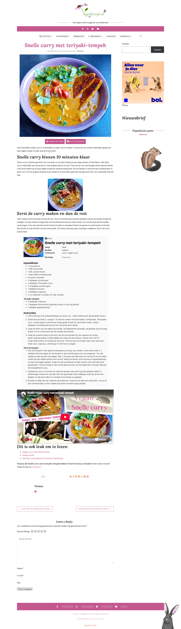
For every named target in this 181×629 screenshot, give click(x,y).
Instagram (87, 28)
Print (49, 238)
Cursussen (94, 36)
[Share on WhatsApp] (82, 476)
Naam (20, 568)
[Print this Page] (88, 476)
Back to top (90, 625)
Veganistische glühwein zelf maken (93, 509)
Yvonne (80, 51)
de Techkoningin (97, 619)
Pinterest (92, 28)
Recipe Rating (23, 531)
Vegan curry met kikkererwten (36, 452)
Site (18, 582)
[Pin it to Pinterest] (76, 476)
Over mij (125, 36)
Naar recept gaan (55, 141)
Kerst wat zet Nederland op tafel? (36, 509)
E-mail (98, 28)
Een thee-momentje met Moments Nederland (42, 458)
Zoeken (125, 43)
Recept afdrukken (77, 141)
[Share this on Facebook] (73, 476)
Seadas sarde (28, 455)
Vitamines (62, 36)
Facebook (82, 28)
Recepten (44, 36)
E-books (111, 36)
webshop (79, 36)
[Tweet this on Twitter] (71, 476)
